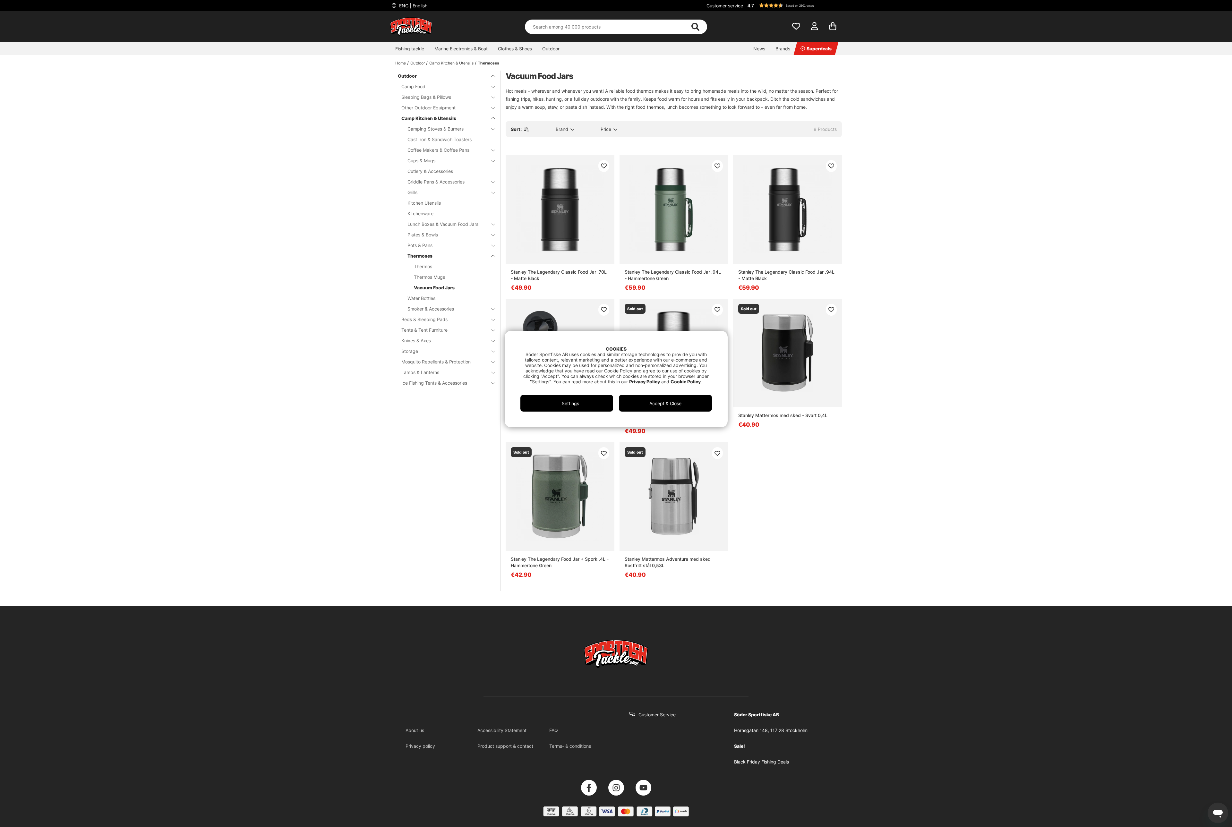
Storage (409, 351)
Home (400, 63)
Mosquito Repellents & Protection (436, 361)
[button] (794, 5)
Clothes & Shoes (515, 48)
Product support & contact (505, 746)
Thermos (423, 266)
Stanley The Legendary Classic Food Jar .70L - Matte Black (559, 275)
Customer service (724, 5)
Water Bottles (421, 298)
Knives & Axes (416, 340)
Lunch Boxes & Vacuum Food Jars (442, 224)
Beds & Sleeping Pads (424, 319)
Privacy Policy (644, 381)
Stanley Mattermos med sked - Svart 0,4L (782, 415)
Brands (782, 48)
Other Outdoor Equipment (428, 107)
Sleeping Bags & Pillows (426, 97)
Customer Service (657, 714)
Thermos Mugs (429, 277)
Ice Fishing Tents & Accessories (434, 383)
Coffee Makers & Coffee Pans (438, 150)
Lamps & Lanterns (420, 372)
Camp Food (413, 86)
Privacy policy (420, 746)
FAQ (553, 730)
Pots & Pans (419, 245)
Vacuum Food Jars (434, 287)
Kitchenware (420, 213)
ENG (412, 5)
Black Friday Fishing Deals (761, 761)
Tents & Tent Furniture (424, 330)
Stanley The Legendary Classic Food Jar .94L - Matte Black (786, 275)
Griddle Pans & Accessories (436, 181)
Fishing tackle (409, 48)
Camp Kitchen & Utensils (451, 63)
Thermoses (488, 63)
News (759, 48)
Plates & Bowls (422, 234)
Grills (412, 192)
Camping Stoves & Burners (435, 129)
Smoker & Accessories (430, 308)
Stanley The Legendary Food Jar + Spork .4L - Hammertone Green (560, 562)
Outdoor (551, 48)
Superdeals (819, 48)
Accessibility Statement (501, 730)
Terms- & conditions (570, 746)
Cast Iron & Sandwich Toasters (439, 139)
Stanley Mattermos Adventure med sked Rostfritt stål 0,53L (668, 562)
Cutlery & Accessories (430, 171)
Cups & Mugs (421, 160)
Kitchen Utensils (424, 203)
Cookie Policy (686, 381)
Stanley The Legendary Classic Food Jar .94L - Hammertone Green (673, 275)
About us (415, 730)
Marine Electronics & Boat (461, 48)
